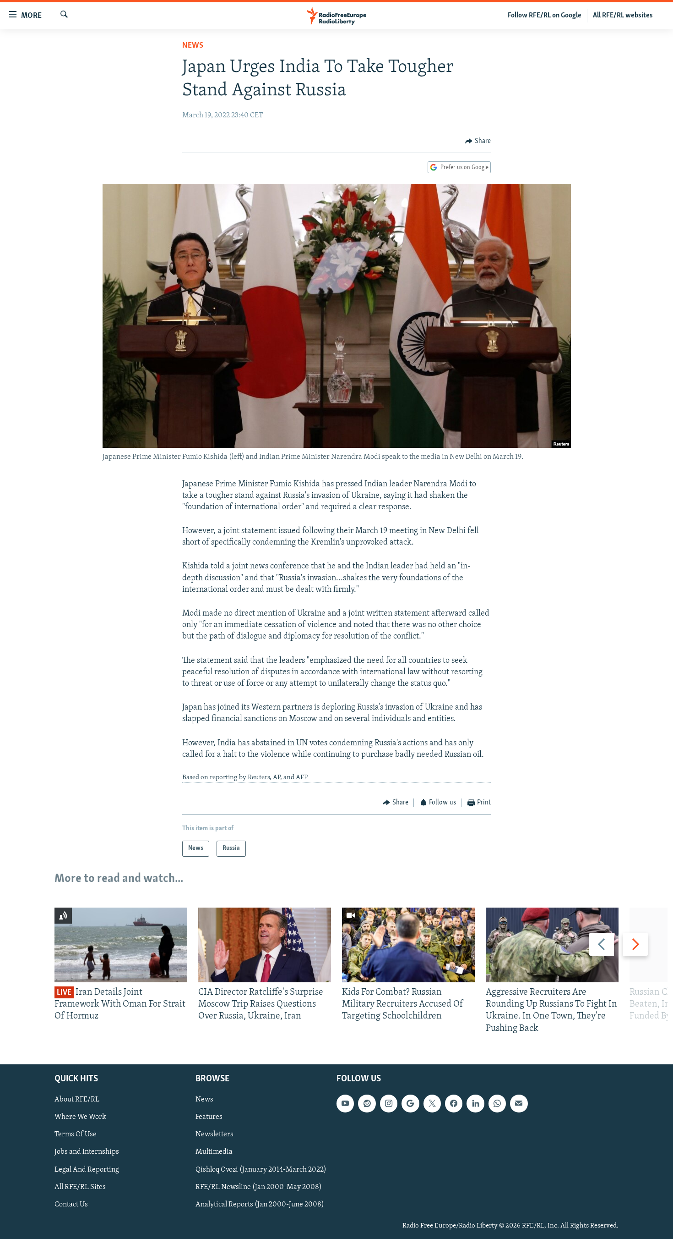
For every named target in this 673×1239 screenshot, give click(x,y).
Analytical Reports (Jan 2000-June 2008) (259, 1204)
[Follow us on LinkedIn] (475, 1103)
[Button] (478, 141)
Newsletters (214, 1134)
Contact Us (71, 1204)
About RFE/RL (76, 1099)
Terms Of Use (75, 1134)
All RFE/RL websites (623, 15)
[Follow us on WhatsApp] (497, 1103)
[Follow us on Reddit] (366, 1103)
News (192, 46)
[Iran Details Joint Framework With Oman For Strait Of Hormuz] (120, 945)
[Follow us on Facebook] (453, 1103)
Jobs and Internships (86, 1152)
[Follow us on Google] (410, 1103)
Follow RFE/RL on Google (544, 15)
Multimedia (214, 1152)
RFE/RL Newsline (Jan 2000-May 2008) (258, 1186)
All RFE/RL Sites (80, 1186)
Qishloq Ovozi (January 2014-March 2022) (260, 1169)
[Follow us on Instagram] (388, 1103)
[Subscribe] (518, 1103)
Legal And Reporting (86, 1169)
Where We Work (80, 1117)
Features (209, 1117)
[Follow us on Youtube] (345, 1103)
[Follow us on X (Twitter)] (432, 1103)
